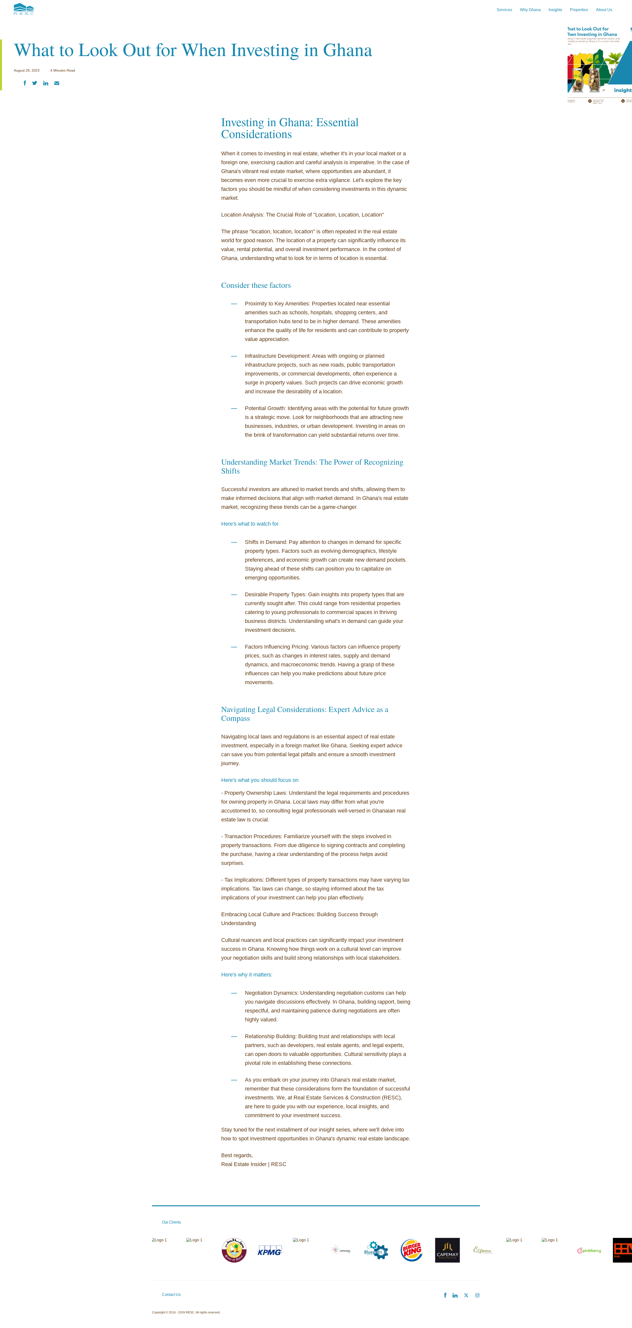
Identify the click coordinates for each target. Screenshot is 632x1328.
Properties (579, 10)
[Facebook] (445, 1296)
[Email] (56, 83)
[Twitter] (466, 1295)
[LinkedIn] (455, 1296)
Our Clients (171, 1222)
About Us (604, 10)
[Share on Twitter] (34, 83)
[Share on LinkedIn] (45, 83)
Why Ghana (530, 10)
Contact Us (171, 1294)
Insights (555, 10)
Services (504, 10)
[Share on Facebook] (25, 83)
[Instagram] (477, 1295)
